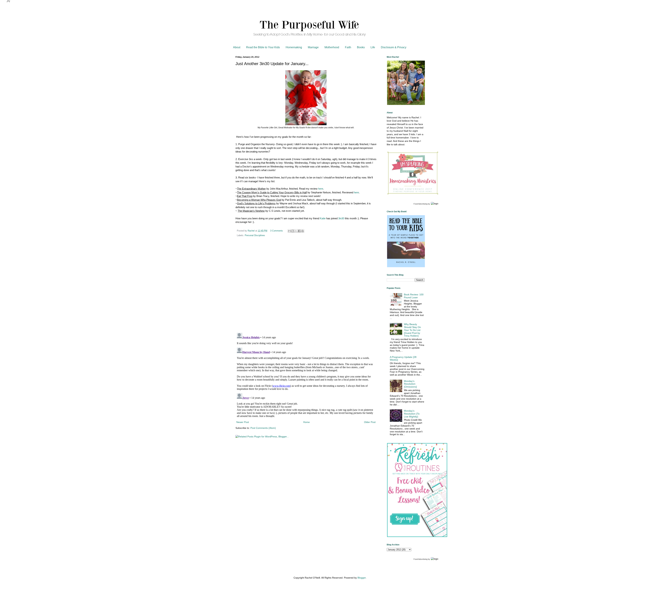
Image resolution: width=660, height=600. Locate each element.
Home (306, 422)
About (236, 47)
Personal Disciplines (255, 235)
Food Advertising (420, 204)
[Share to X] (296, 231)
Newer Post (242, 422)
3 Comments (276, 231)
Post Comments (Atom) (263, 428)
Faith (348, 47)
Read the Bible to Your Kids (263, 47)
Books (361, 47)
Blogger (362, 577)
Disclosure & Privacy (393, 47)
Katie (323, 218)
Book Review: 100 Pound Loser (414, 296)
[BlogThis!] (292, 231)
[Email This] (289, 231)
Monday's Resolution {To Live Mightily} (412, 413)
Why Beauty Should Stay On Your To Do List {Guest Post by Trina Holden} (412, 330)
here (320, 188)
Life (373, 47)
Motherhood (331, 47)
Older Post (370, 422)
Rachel (251, 231)
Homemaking (294, 47)
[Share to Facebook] (299, 231)
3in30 (341, 218)
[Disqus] (305, 285)
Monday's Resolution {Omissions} (410, 384)
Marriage (313, 47)
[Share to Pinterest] (302, 231)
